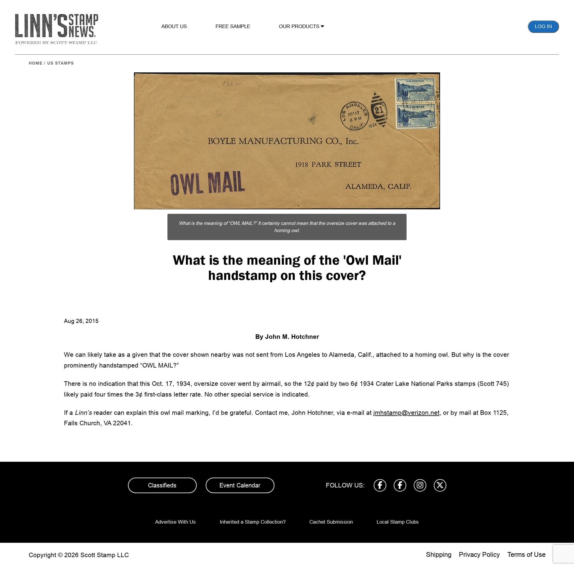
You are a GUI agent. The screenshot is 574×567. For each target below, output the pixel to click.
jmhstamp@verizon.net (406, 412)
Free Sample (233, 26)
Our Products (300, 26)
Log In (543, 26)
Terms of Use (526, 554)
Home (35, 63)
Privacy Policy (479, 554)
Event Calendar (239, 485)
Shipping (438, 554)
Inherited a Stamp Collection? (253, 522)
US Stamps (60, 63)
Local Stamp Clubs (398, 522)
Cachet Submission (331, 522)
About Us (174, 26)
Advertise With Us (175, 522)
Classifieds (162, 485)
